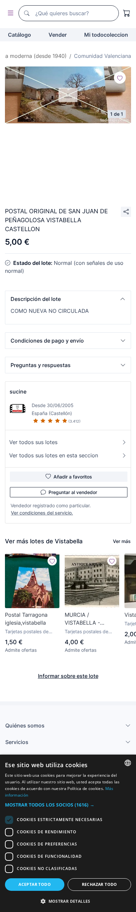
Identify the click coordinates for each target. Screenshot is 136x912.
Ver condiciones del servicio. (42, 513)
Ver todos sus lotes (33, 442)
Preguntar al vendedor (73, 492)
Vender (58, 34)
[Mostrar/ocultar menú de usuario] (9, 13)
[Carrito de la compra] (127, 13)
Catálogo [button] (19, 34)
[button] (68, 299)
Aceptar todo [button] (34, 884)
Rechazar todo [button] (99, 884)
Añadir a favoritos (72, 476)
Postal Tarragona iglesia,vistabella (26, 618)
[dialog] (68, 833)
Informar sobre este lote (68, 676)
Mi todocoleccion (106, 34)
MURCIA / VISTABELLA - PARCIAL (82, 619)
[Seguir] (120, 78)
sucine (18, 391)
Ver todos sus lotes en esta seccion (53, 455)
